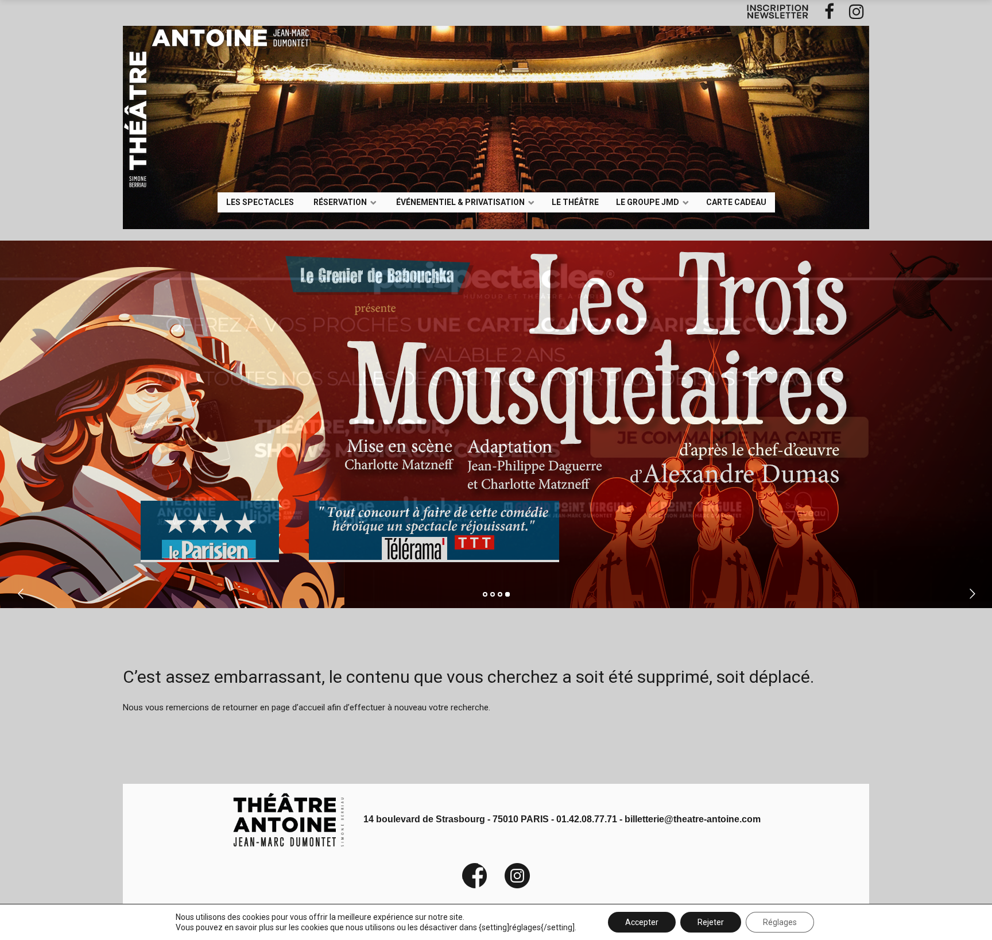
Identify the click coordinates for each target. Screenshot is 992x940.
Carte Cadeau (736, 202)
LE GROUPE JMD (647, 202)
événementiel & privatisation (460, 202)
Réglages (780, 922)
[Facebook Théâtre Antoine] (474, 886)
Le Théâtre (575, 202)
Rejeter (711, 922)
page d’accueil (298, 707)
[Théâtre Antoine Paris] (198, 77)
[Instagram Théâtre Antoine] (508, 886)
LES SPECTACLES (260, 202)
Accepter (641, 922)
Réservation (340, 202)
